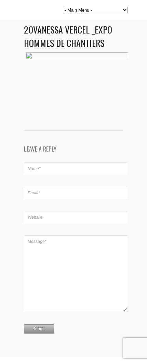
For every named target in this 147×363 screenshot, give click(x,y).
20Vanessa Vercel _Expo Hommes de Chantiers (68, 36)
